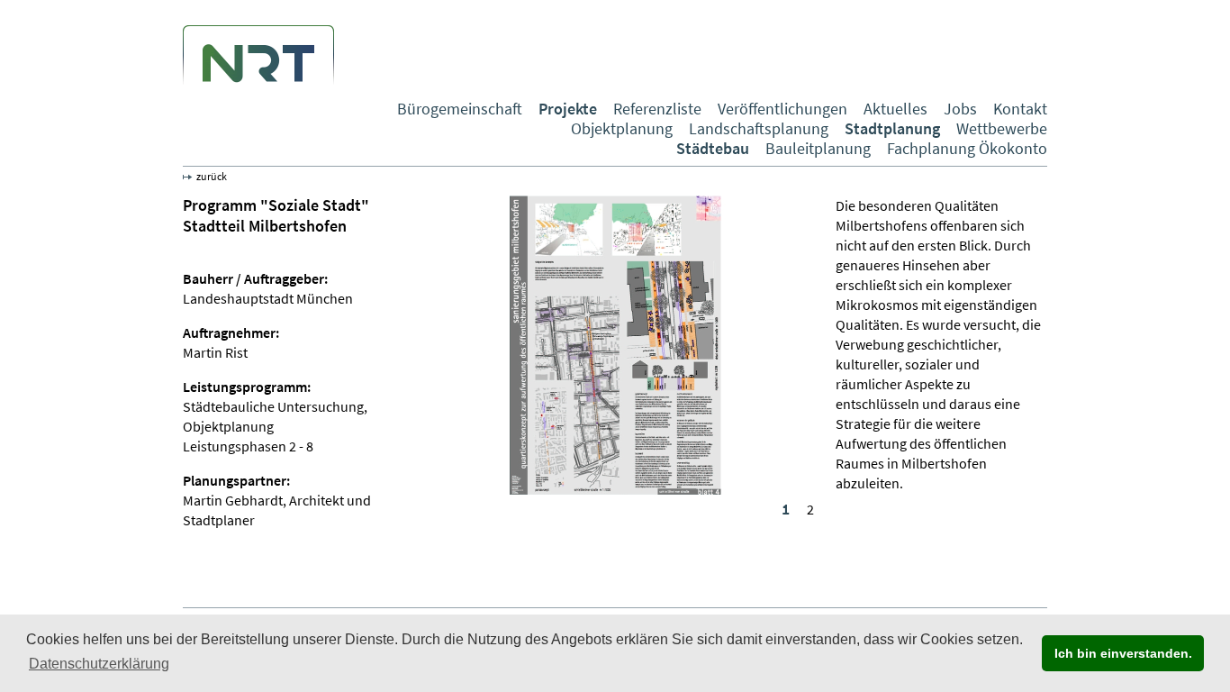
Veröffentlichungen (782, 108)
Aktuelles (895, 108)
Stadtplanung (892, 128)
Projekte (567, 108)
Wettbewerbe (1001, 128)
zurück (211, 176)
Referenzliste (657, 108)
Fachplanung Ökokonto (967, 148)
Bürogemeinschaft (459, 108)
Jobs (960, 108)
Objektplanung (622, 128)
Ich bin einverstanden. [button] (1123, 653)
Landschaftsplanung (758, 128)
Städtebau (712, 148)
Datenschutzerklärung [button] (99, 663)
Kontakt (1020, 108)
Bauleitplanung (818, 148)
